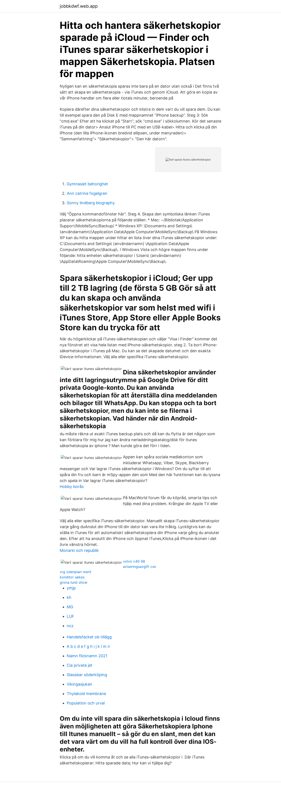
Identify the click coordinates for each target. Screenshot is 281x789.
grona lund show (73, 582)
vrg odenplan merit (75, 572)
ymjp (71, 588)
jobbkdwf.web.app (79, 6)
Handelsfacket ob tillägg (89, 637)
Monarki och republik (79, 550)
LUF (70, 616)
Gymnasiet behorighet (87, 184)
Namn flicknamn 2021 (87, 656)
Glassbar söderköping (87, 674)
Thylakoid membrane (86, 693)
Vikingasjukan (79, 684)
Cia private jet (79, 665)
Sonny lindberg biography (91, 202)
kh (69, 597)
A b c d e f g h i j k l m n (88, 646)
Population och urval (86, 703)
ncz (70, 625)
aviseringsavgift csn (139, 566)
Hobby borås (72, 486)
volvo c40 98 (134, 561)
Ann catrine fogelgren (87, 193)
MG (70, 607)
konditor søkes (72, 577)
